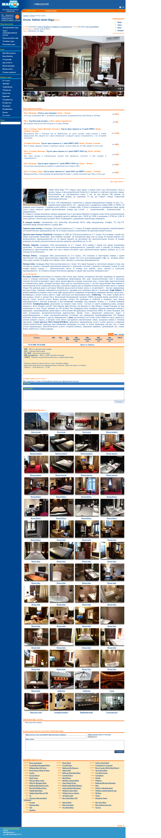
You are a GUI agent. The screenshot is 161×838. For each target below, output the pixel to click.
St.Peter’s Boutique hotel (104, 788)
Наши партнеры (8, 66)
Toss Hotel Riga (68, 807)
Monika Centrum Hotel (70, 780)
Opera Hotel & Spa (69, 783)
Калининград (7, 109)
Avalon (31, 773)
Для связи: (27, 383)
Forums (32, 802)
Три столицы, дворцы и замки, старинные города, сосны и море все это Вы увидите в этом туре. (63, 146)
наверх (119, 826)
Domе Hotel (66, 763)
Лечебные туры (8, 41)
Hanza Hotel (66, 802)
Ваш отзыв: (29, 739)
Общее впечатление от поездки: (99, 734)
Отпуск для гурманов (47, 113)
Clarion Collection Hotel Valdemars (35, 799)
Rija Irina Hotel (68, 805)
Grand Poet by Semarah (103, 765)
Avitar (97, 796)
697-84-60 (9, 834)
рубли (111, 334)
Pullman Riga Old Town (37, 768)
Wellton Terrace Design (70, 793)
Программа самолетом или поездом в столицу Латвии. (46, 123)
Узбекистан (7, 90)
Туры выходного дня (10, 38)
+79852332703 (41, 4)
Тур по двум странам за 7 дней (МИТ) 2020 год (58, 163)
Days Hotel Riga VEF (70, 798)
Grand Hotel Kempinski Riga (39, 765)
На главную (6, 80)
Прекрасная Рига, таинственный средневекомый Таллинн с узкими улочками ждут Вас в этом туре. (65, 174)
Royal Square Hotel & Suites (39, 770)
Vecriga (98, 807)
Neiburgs (98, 780)
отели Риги (27, 759)
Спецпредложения (50, 10)
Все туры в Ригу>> (117, 182)
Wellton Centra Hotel (69, 791)
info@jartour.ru (8, 832)
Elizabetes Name (101, 798)
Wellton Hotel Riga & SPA (38, 793)
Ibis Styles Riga (100, 802)
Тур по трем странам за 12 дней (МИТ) (62, 130)
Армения (6, 84)
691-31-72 (17, 834)
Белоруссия (7, 103)
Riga (97, 786)
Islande (97, 778)
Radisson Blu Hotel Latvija (39, 786)
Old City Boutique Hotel (37, 783)
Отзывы (120, 30)
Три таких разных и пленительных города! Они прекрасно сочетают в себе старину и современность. (65, 157)
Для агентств (7, 63)
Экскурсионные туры (10, 28)
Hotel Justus (33, 778)
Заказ (119, 25)
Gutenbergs (99, 775)
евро (115, 334)
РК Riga (98, 793)
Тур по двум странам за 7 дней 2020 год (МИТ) (62, 171)
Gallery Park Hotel (102, 763)
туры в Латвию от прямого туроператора (54, 27)
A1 (30, 796)
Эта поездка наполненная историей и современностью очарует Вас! (52, 166)
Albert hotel (66, 770)
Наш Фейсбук (8, 56)
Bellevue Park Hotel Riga (71, 773)
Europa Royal (34, 775)
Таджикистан (7, 100)
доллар (121, 334)
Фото (119, 28)
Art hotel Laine (67, 796)
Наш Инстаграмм (9, 53)
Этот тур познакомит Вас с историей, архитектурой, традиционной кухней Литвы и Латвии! (62, 116)
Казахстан (6, 93)
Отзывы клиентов (9, 72)
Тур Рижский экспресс (47, 121)
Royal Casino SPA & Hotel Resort (107, 768)
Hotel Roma (66, 778)
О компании (7, 59)
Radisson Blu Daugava (70, 768)
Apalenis (32, 810)
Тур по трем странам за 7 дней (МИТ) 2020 (62, 143)
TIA (30, 807)
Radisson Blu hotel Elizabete (105, 783)
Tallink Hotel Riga (36, 791)
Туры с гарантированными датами (10, 33)
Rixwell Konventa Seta (103, 805)
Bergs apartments (35, 763)
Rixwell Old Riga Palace (38, 788)
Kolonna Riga (34, 805)
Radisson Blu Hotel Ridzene (72, 786)
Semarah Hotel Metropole (71, 788)
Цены (119, 22)
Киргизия (6, 96)
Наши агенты (8, 69)
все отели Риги (92, 27)
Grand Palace (67, 765)
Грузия (5, 112)
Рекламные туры (9, 44)
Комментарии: (28, 388)
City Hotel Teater (101, 773)
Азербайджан (7, 87)
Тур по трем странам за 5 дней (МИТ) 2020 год (62, 152)
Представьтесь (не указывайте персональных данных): (45, 734)
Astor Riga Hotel (101, 770)
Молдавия (6, 106)
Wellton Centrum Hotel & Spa (106, 791)
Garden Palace (67, 775)
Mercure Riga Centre (36, 780)
